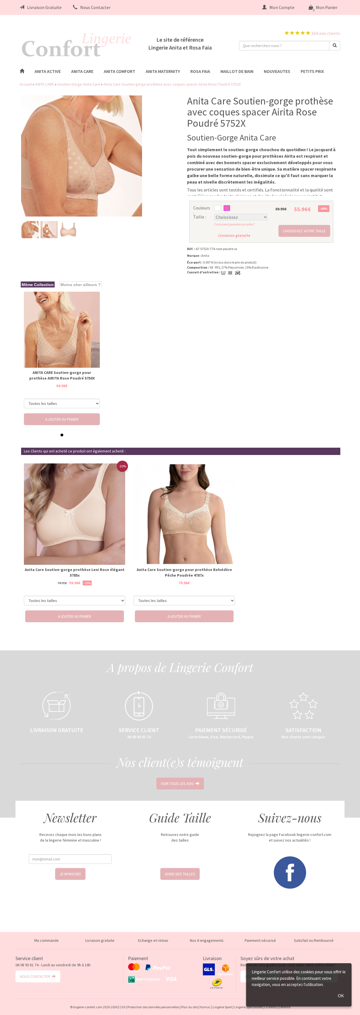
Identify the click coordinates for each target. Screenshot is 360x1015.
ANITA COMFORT (119, 71)
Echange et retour (153, 940)
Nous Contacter (95, 7)
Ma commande (46, 940)
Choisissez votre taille (304, 230)
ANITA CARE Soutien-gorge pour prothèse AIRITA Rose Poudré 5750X (62, 375)
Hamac (205, 1007)
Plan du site (189, 1007)
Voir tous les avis (178, 783)
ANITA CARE (82, 71)
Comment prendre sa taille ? (234, 224)
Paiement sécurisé (260, 940)
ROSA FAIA (200, 71)
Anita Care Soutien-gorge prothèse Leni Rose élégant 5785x (75, 572)
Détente (284, 1007)
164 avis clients (325, 33)
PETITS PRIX (312, 71)
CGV (122, 1007)
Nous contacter (36, 976)
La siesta (270, 1007)
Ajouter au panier (61, 419)
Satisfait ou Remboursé (314, 940)
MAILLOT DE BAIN (236, 71)
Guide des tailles (180, 873)
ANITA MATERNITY (163, 71)
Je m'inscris (70, 873)
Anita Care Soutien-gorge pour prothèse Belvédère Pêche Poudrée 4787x (184, 572)
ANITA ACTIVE (48, 71)
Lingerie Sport (222, 1007)
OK (341, 995)
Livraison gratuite (99, 940)
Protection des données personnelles (153, 1007)
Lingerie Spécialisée (248, 1007)
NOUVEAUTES (277, 71)
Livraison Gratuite (44, 7)
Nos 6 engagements (207, 940)
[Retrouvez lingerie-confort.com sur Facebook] (290, 872)
